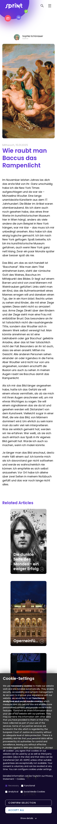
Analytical (13, 791)
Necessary (13, 785)
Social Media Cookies (34, 791)
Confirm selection (22, 802)
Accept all (16, 810)
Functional (29, 785)
